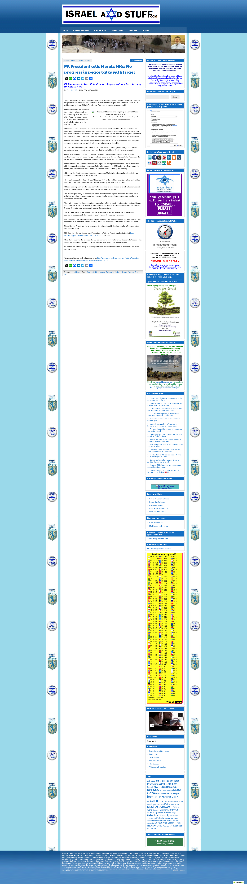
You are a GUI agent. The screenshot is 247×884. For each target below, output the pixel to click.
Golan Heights (173, 793)
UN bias (159, 826)
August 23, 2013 (85, 60)
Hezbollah (164, 797)
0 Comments (137, 60)
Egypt (176, 790)
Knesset (156, 810)
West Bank (167, 826)
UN (155, 825)
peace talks (151, 823)
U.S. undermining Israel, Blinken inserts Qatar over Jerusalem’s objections (163, 415)
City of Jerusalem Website (159, 499)
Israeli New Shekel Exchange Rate (166, 487)
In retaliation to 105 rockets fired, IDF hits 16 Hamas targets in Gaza (164, 456)
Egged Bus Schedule (157, 502)
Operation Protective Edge (165, 813)
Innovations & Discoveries (159, 751)
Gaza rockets (161, 793)
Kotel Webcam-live (156, 523)
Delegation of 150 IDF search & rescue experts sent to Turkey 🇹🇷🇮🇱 (163, 471)
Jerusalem (165, 806)
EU (180, 790)
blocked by (165, 842)
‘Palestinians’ (117, 30)
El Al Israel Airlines (156, 505)
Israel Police (156, 804)
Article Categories (81, 30)
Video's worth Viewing (157, 767)
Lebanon (163, 810)
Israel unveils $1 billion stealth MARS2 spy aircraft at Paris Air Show (164, 435)
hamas (152, 797)
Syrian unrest (167, 823)
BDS (163, 787)
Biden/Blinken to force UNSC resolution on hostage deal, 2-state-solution (164, 404)
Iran (162, 801)
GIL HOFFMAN (72, 90)
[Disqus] (102, 312)
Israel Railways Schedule (158, 508)
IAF (172, 797)
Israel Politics (165, 804)
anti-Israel (151, 781)
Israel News (76, 272)
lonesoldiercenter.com (165, 382)
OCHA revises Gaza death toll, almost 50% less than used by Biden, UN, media (164, 409)
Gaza (151, 793)
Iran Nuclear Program (171, 801)
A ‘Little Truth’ (100, 30)
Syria (158, 823)
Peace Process (128, 272)
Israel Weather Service (157, 512)
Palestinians (162, 818)
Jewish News (154, 757)
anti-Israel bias (162, 781)
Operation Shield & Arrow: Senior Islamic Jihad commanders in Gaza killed (163, 451)
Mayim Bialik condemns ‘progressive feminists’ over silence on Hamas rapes (162, 425)
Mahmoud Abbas (92, 272)
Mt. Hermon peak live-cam (159, 526)
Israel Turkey (175, 804)
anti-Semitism (168, 783)
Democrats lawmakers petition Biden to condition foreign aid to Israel (163, 461)
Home (65, 30)
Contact (145, 30)
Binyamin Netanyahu (166, 790)
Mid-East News (155, 761)
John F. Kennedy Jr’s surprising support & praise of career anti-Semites (164, 440)
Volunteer (133, 30)
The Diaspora (154, 764)
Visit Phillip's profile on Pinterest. (159, 548)
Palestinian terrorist (160, 820)
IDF (156, 801)
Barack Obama (153, 787)
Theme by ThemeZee (179, 870)
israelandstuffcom (70, 60)
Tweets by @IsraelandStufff (157, 539)
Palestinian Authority (113, 272)
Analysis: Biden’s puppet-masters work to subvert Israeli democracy (164, 466)
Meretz (102, 272)
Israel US (153, 806)
